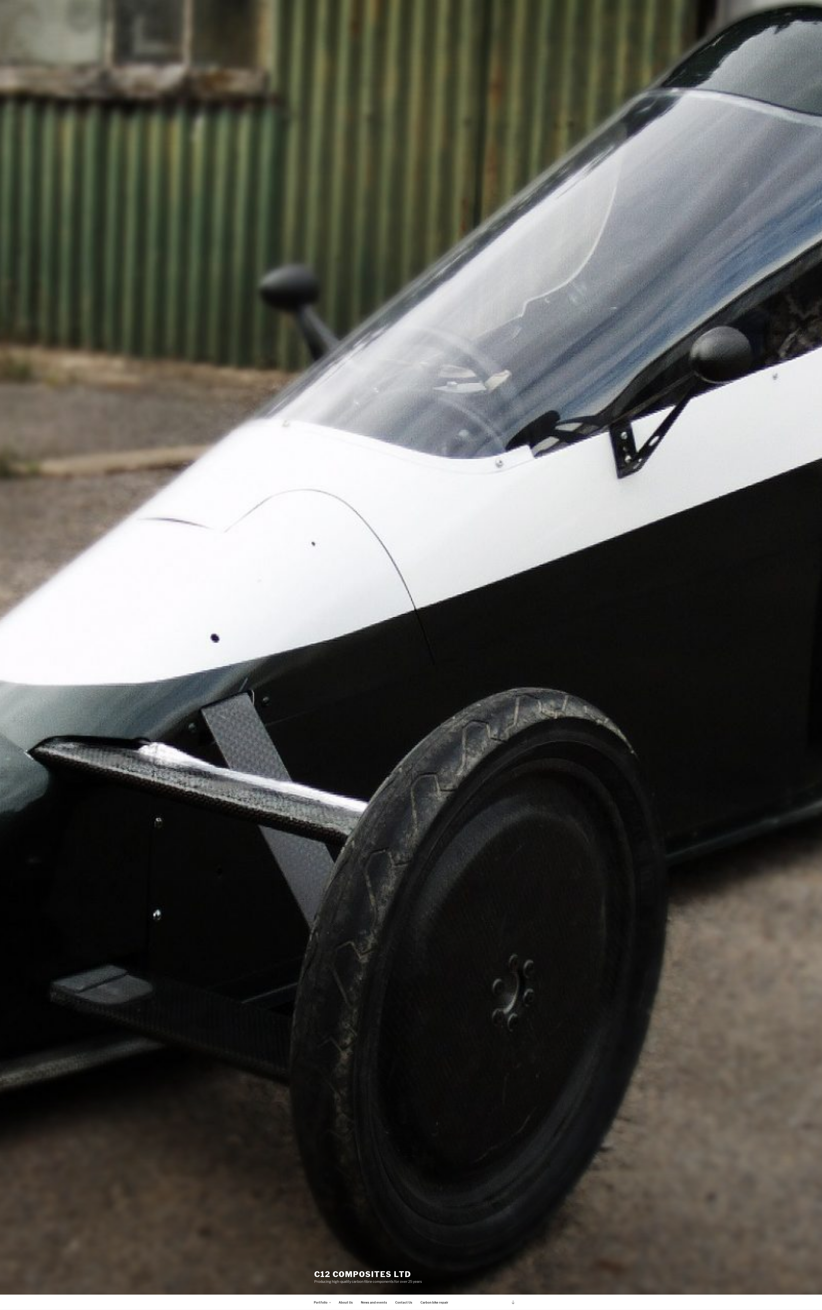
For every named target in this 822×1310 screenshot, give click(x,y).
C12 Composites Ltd (362, 1274)
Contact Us (403, 1302)
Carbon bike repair (434, 1302)
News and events (374, 1302)
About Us (346, 1302)
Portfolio (321, 1302)
